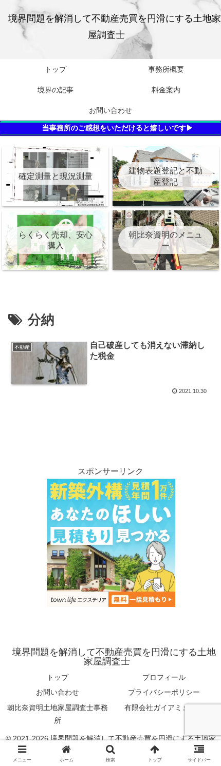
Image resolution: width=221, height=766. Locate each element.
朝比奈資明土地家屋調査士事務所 (57, 713)
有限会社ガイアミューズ (164, 707)
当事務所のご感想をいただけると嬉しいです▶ (117, 128)
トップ (57, 677)
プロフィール (164, 677)
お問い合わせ (57, 692)
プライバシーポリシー (164, 692)
